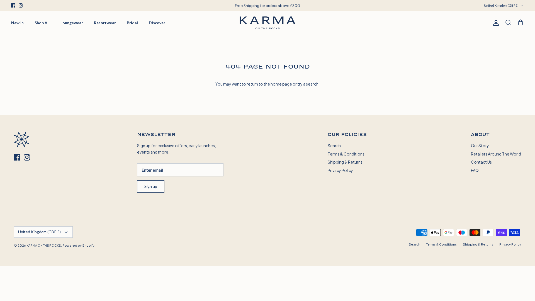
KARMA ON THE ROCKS (43, 245)
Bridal (132, 22)
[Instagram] (21, 5)
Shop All (42, 22)
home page (281, 84)
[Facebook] (13, 5)
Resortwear (105, 22)
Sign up (150, 186)
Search (334, 145)
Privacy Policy (340, 170)
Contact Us (481, 162)
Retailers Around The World (496, 154)
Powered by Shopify (78, 245)
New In (17, 22)
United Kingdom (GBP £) (501, 5)
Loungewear (71, 22)
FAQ (475, 170)
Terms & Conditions (346, 154)
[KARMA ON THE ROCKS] (267, 22)
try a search (307, 84)
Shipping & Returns (345, 162)
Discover (157, 22)
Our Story (480, 145)
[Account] (494, 23)
